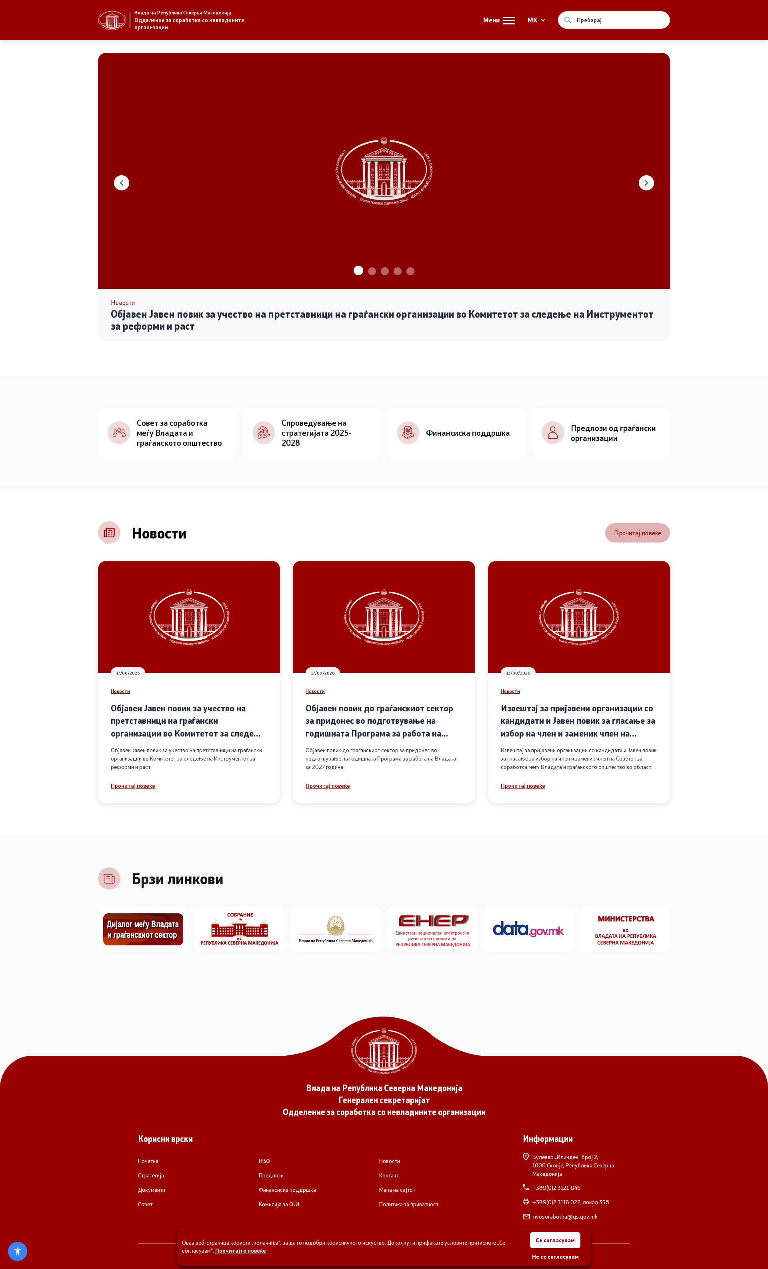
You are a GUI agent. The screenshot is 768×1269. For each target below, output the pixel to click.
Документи (151, 1189)
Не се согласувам (555, 1256)
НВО (264, 1161)
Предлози (271, 1175)
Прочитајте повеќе (240, 1250)
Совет (145, 1204)
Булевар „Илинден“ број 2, (573, 1165)
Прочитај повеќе (637, 532)
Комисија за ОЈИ (279, 1204)
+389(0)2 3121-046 (556, 1187)
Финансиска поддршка (287, 1189)
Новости (120, 691)
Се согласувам (555, 1240)
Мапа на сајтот (397, 1189)
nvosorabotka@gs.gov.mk (565, 1216)
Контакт (389, 1175)
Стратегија (151, 1175)
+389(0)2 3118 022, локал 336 (570, 1202)
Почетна (148, 1161)
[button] (358, 271)
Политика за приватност (408, 1204)
